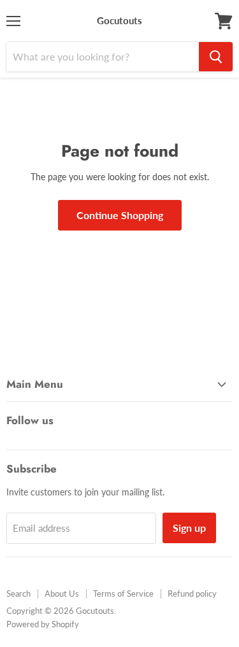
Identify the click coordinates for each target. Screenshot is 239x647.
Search (18, 593)
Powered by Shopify (42, 624)
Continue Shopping (119, 215)
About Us (62, 593)
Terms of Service (123, 593)
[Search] (216, 56)
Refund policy (192, 593)
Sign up (189, 528)
